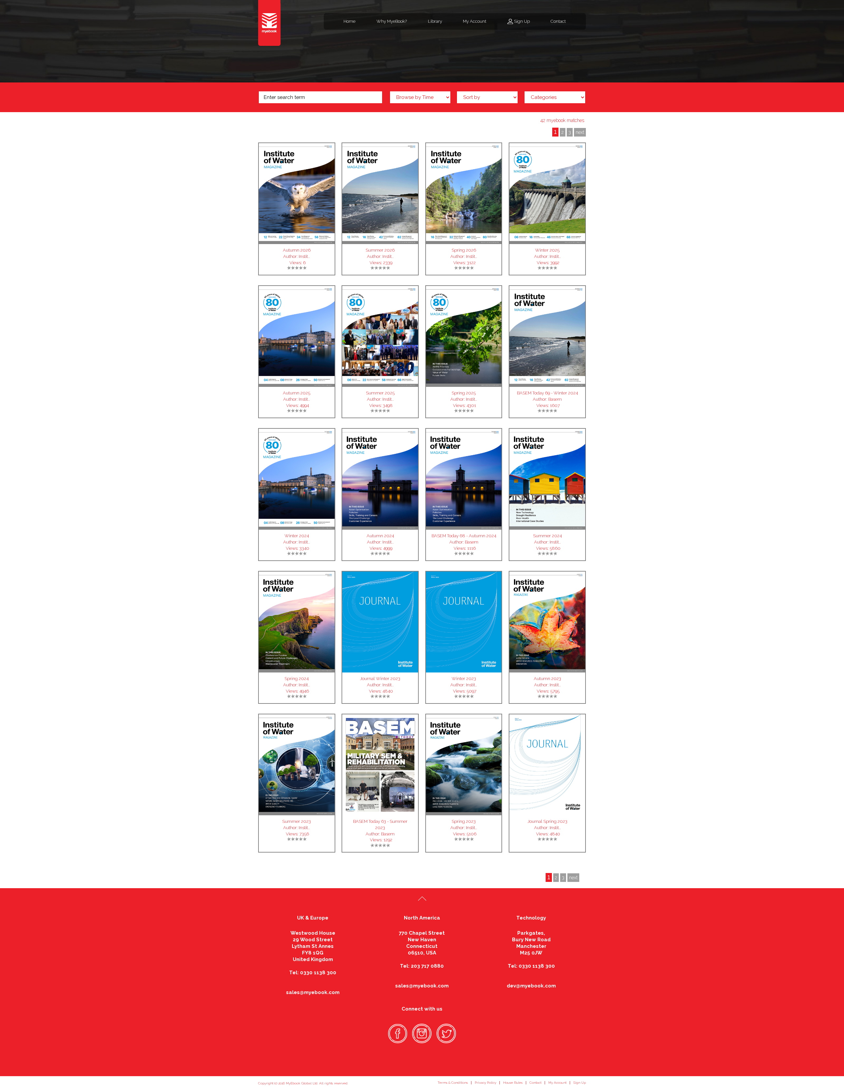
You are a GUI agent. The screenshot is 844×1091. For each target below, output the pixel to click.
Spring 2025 (464, 392)
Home (349, 21)
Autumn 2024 (380, 535)
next (580, 132)
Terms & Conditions (452, 1082)
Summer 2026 (380, 250)
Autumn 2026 (297, 250)
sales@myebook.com (313, 992)
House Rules (513, 1082)
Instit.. (304, 256)
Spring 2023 (464, 821)
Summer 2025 (380, 392)
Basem (555, 399)
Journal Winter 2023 (380, 678)
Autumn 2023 (547, 678)
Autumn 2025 (296, 392)
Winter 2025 (547, 250)
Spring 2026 (464, 250)
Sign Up (522, 21)
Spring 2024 (297, 678)
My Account (474, 21)
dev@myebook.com (531, 986)
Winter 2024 (297, 535)
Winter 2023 (464, 678)
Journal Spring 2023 (547, 821)
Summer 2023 (296, 821)
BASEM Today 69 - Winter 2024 (547, 392)
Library (435, 21)
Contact (558, 21)
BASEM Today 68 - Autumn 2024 (464, 535)
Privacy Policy (485, 1082)
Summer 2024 (547, 535)
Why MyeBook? (392, 21)
